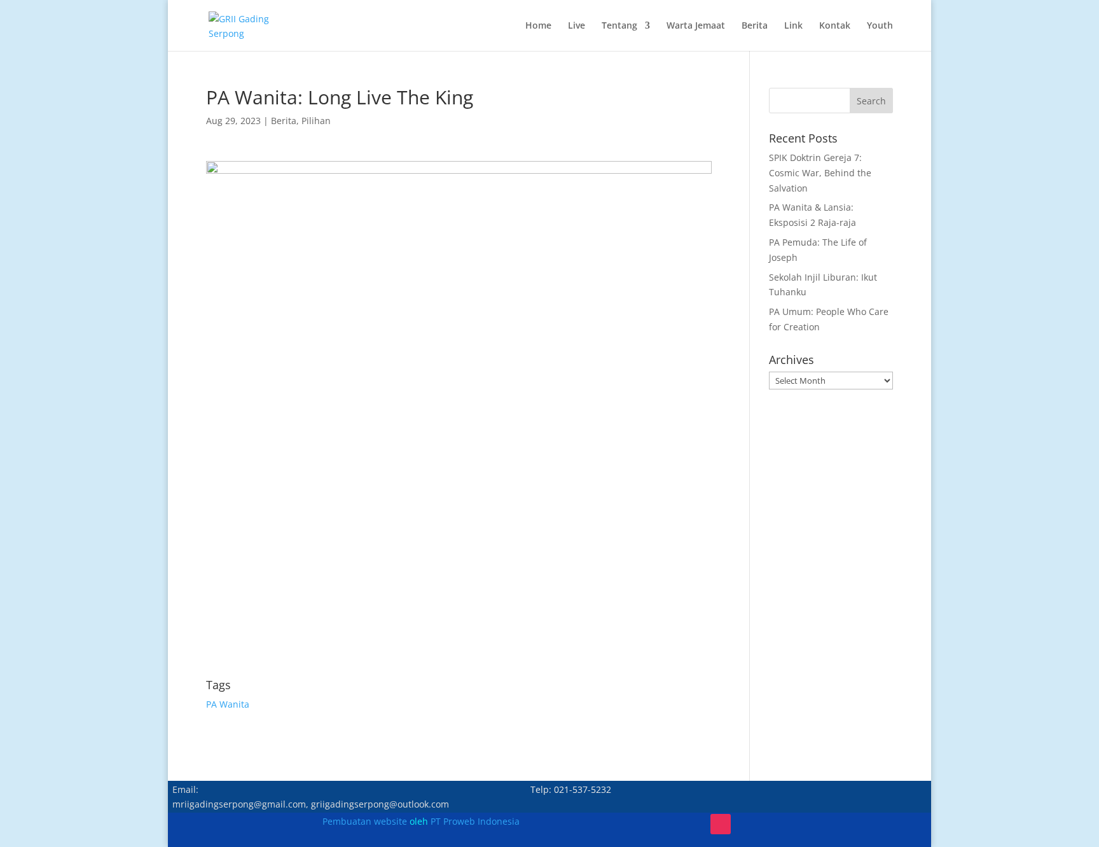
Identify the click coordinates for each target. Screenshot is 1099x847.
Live (576, 26)
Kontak (834, 26)
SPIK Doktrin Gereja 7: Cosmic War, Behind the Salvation (820, 172)
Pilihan (316, 121)
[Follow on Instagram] (720, 824)
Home (538, 26)
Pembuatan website (364, 821)
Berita (755, 26)
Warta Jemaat (696, 26)
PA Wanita (227, 704)
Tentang (619, 26)
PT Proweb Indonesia (475, 821)
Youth (880, 26)
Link (793, 26)
